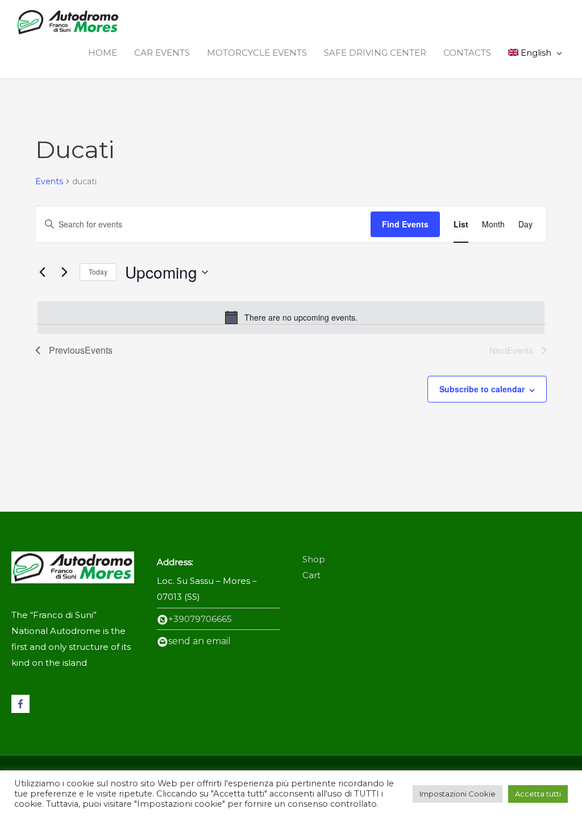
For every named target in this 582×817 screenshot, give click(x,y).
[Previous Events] (42, 272)
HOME (102, 52)
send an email (199, 641)
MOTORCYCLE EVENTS (257, 52)
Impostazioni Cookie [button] (457, 793)
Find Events (405, 224)
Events (49, 181)
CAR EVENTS (162, 52)
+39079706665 (200, 618)
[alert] (291, 317)
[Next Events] (64, 272)
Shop (313, 559)
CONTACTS (467, 52)
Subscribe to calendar (482, 389)
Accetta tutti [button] (538, 793)
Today (98, 271)
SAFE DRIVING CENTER (375, 52)
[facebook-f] (21, 704)
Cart (311, 575)
